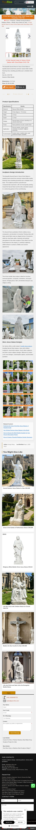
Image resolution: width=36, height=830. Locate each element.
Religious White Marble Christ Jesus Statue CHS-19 (17, 567)
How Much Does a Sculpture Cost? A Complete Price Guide (17, 780)
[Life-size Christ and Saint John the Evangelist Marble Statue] (18, 668)
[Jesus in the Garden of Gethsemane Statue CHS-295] (18, 510)
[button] (29, 6)
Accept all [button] (9, 822)
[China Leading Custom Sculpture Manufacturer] (7, 2)
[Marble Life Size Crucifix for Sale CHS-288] (18, 628)
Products (12, 20)
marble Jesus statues (26, 346)
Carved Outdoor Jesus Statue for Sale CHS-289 (16, 488)
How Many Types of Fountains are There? (13, 792)
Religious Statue (6, 22)
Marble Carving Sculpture (23, 20)
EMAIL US (21, 87)
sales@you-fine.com (13, 701)
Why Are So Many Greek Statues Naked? (13, 794)
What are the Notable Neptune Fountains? (13, 790)
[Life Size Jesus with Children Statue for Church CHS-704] (18, 589)
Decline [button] (20, 822)
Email (23, 828)
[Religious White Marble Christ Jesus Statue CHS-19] (18, 549)
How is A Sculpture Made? (9, 789)
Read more (15, 819)
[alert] (14, 818)
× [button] (25, 810)
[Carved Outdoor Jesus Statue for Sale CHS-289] (18, 471)
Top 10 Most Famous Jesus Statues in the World (16, 430)
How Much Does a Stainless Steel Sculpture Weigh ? (17, 748)
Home (5, 828)
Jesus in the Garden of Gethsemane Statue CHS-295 (18, 527)
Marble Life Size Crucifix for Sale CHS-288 (15, 646)
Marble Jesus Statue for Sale (19, 22)
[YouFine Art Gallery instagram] (2, 772)
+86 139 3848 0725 (9, 766)
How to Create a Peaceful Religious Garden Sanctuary (17, 437)
